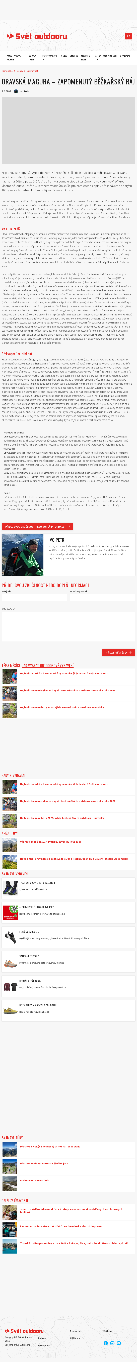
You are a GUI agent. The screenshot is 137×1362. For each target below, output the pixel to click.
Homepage (7, 70)
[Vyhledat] (128, 36)
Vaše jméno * (8, 591)
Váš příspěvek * (8, 609)
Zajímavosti (32, 70)
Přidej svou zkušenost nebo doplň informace (34, 526)
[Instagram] (112, 1343)
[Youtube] (119, 1343)
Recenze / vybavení (49, 56)
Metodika (74, 56)
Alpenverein (44, 1345)
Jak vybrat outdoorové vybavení (48, 665)
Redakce (42, 1338)
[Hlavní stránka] (34, 36)
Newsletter (75, 1330)
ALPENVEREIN (125, 56)
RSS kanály (108, 1330)
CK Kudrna (75, 1338)
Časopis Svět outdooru (106, 56)
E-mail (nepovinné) (78, 591)
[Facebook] (106, 1343)
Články (64, 56)
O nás (40, 1330)
